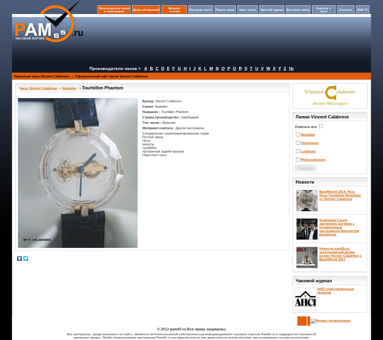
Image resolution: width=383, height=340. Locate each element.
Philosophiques (313, 159)
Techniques (310, 143)
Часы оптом (247, 9)
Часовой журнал (272, 9)
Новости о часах (323, 10)
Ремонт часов (225, 9)
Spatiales (69, 88)
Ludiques (308, 151)
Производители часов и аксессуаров (114, 10)
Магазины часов (200, 9)
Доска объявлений (146, 9)
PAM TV (363, 9)
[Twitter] (26, 258)
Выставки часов (298, 9)
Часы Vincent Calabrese (38, 88)
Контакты (345, 9)
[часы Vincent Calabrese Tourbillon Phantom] (78, 173)
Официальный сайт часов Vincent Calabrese (111, 76)
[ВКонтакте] (19, 258)
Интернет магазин (174, 10)
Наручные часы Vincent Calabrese (41, 76)
